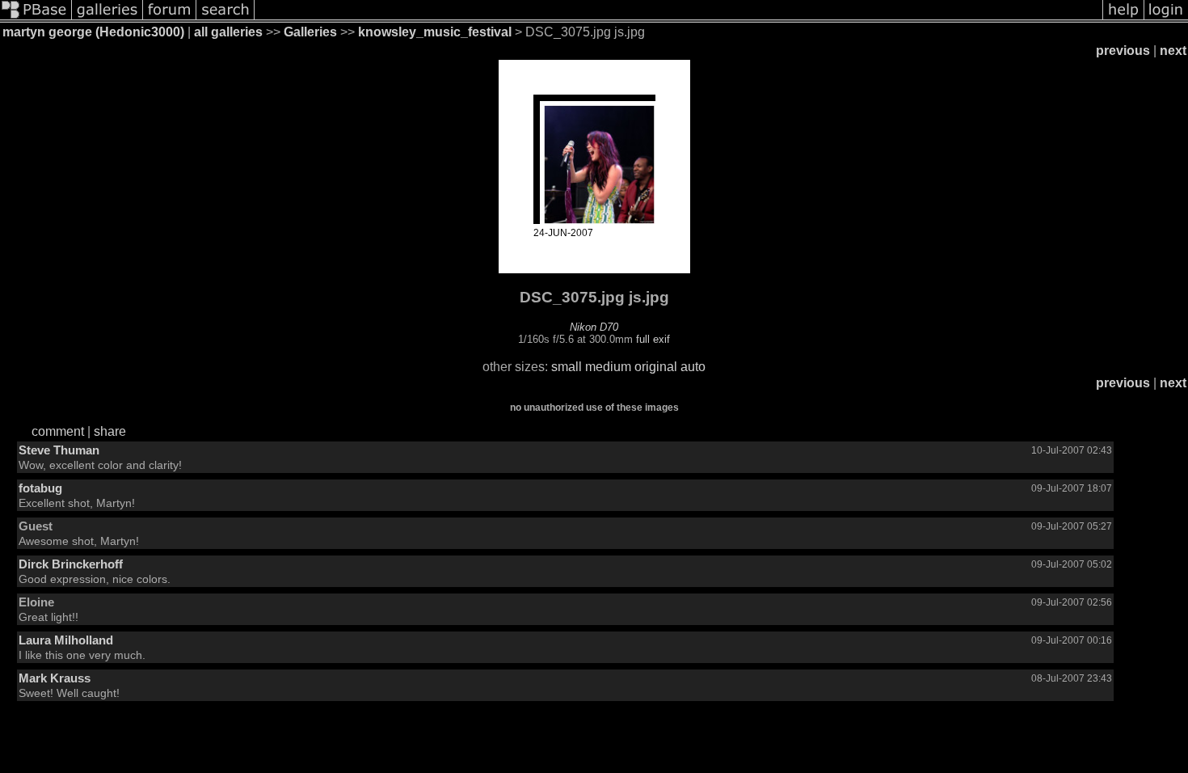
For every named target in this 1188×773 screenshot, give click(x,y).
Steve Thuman (59, 450)
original (655, 367)
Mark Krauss (55, 678)
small (566, 367)
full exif (653, 339)
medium (608, 367)
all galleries (228, 32)
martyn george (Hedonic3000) (93, 32)
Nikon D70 (594, 327)
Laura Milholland (66, 640)
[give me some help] (1123, 18)
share (110, 431)
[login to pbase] (1166, 18)
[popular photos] (678, 18)
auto (693, 367)
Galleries (310, 32)
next (1173, 50)
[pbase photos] (36, 18)
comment (58, 431)
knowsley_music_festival (435, 32)
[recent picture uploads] (107, 18)
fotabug (40, 488)
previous (1123, 50)
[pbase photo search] (225, 18)
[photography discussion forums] (169, 18)
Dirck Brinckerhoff (71, 564)
